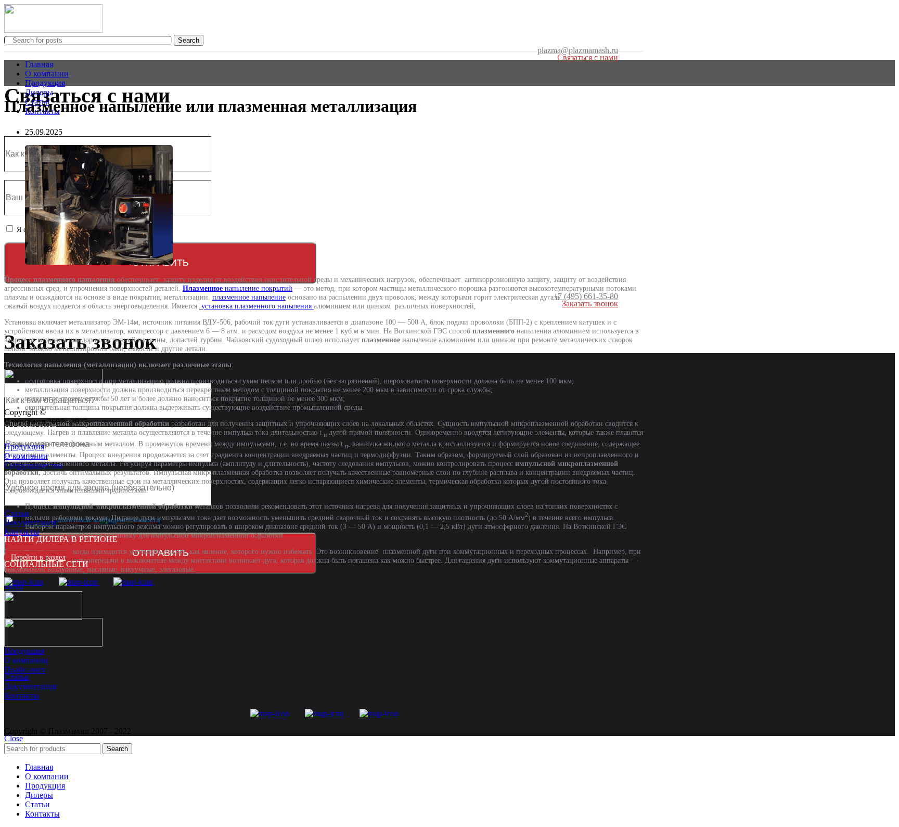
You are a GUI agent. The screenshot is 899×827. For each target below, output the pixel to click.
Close (13, 738)
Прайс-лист (24, 669)
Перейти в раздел (38, 557)
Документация (30, 522)
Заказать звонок (590, 303)
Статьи (16, 513)
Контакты (21, 531)
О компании (26, 455)
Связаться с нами (587, 57)
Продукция (24, 446)
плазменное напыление (249, 297)
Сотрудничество (33, 465)
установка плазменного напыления (256, 306)
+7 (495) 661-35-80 (585, 296)
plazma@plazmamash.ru (577, 50)
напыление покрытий (237, 288)
